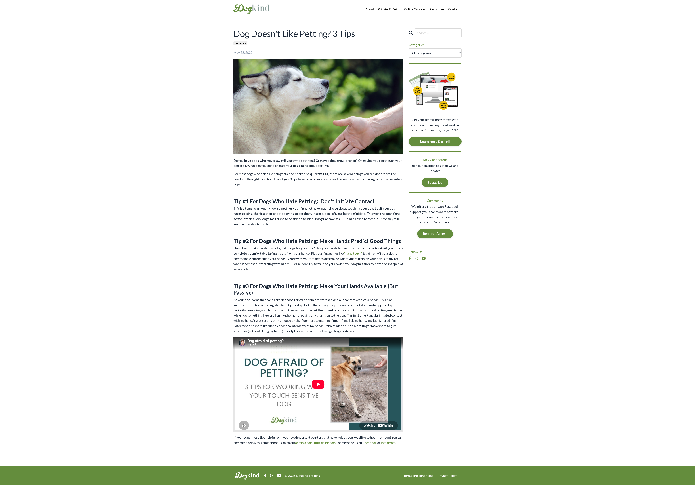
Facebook (370, 443)
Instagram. (388, 443)
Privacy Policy (447, 476)
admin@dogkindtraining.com (315, 443)
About (369, 9)
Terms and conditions (418, 476)
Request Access (435, 234)
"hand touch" (353, 253)
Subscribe (435, 182)
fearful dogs (240, 43)
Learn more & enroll (435, 142)
